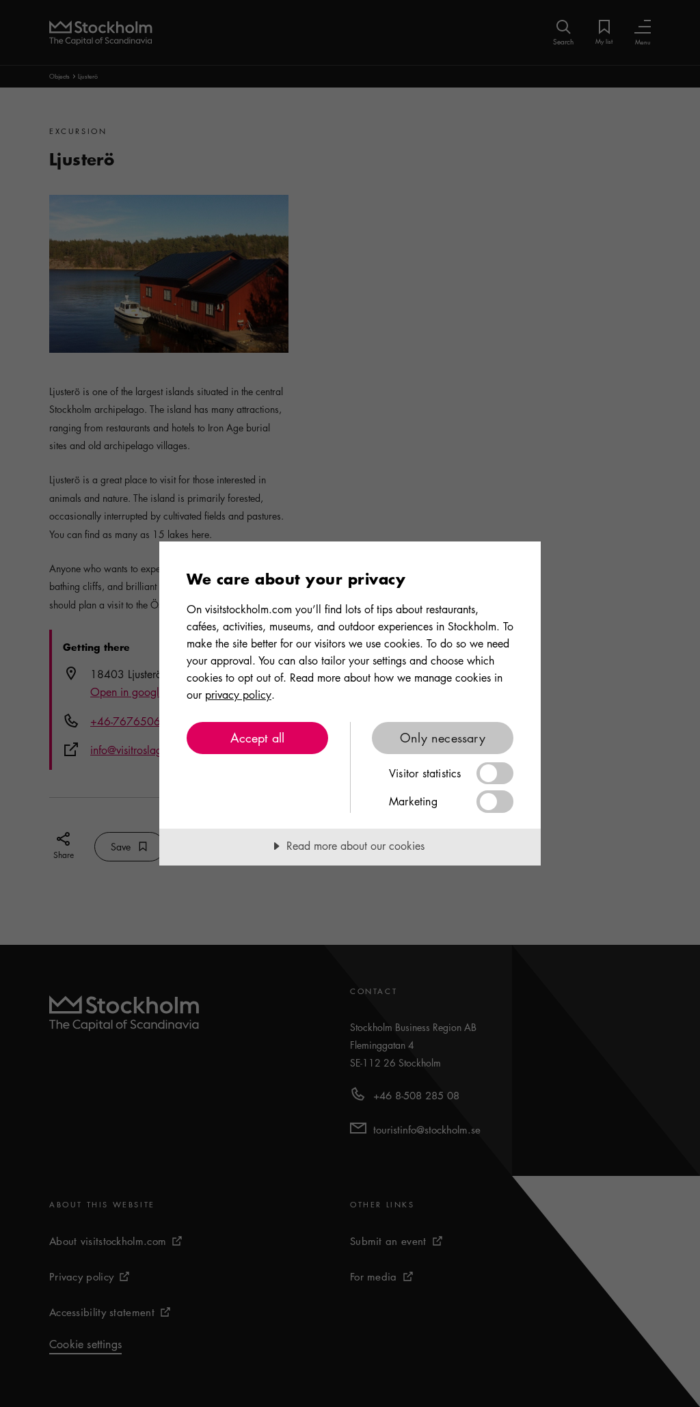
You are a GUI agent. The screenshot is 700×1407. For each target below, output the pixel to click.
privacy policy (238, 694)
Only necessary (442, 737)
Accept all (257, 737)
